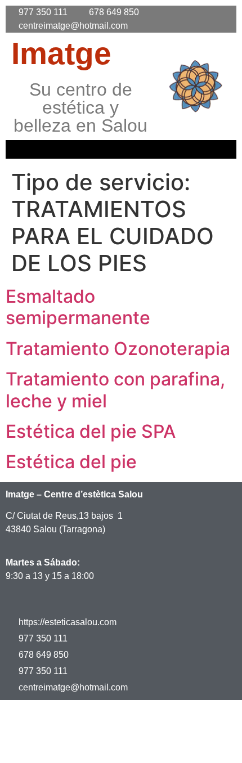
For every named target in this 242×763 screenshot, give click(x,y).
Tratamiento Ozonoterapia (118, 349)
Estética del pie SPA (91, 431)
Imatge (61, 53)
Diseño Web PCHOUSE (172, 744)
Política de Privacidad (157, 718)
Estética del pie (71, 462)
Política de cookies (60, 744)
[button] (121, 149)
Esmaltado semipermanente (78, 307)
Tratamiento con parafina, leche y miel (115, 389)
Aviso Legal (64, 718)
